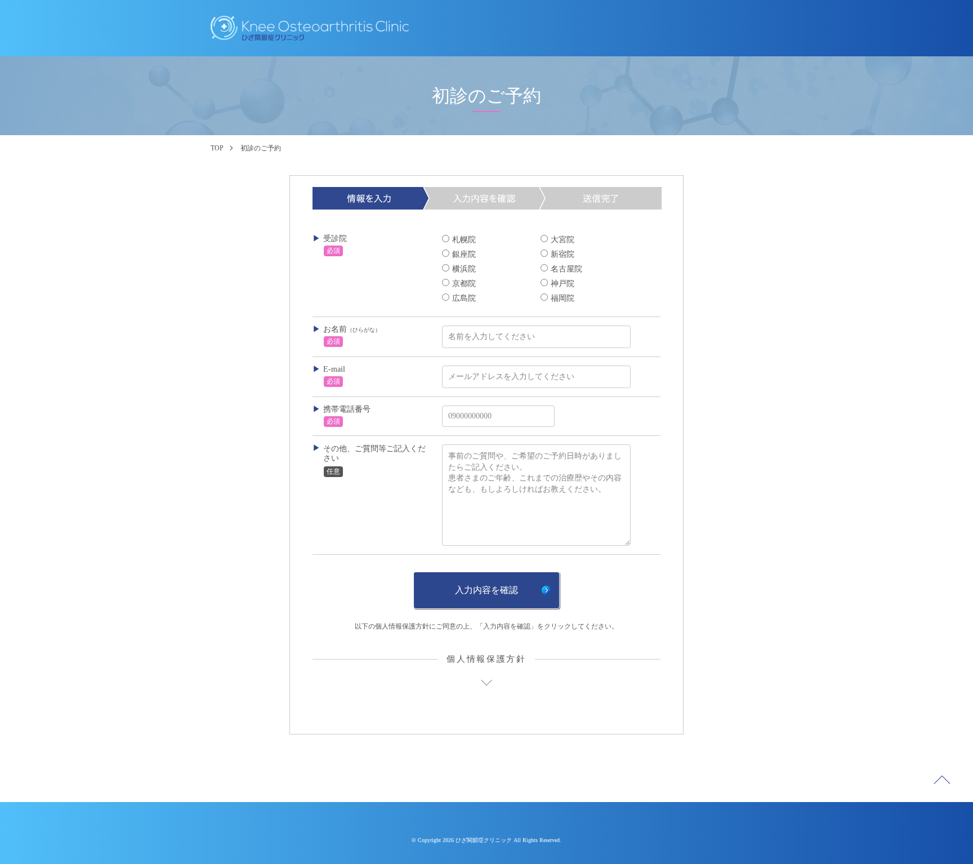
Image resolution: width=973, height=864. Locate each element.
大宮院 (562, 239)
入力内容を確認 (486, 590)
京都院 (464, 283)
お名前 (352, 329)
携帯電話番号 (347, 409)
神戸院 (562, 283)
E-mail (334, 369)
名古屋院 (566, 269)
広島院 (464, 298)
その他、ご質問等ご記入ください (374, 453)
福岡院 (562, 298)
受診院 (335, 238)
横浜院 (464, 269)
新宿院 (562, 254)
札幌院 (464, 239)
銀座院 (464, 254)
